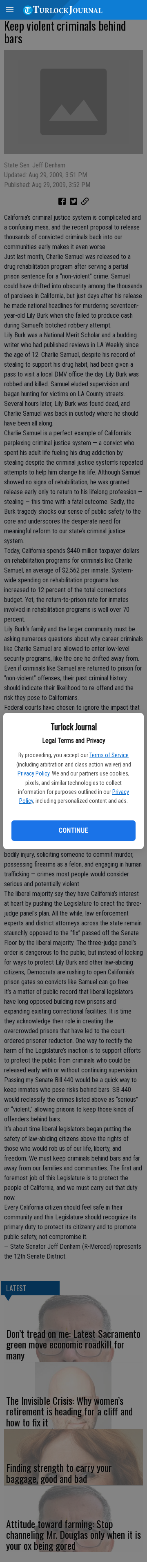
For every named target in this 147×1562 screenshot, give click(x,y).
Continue (73, 830)
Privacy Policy (33, 773)
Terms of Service (109, 755)
